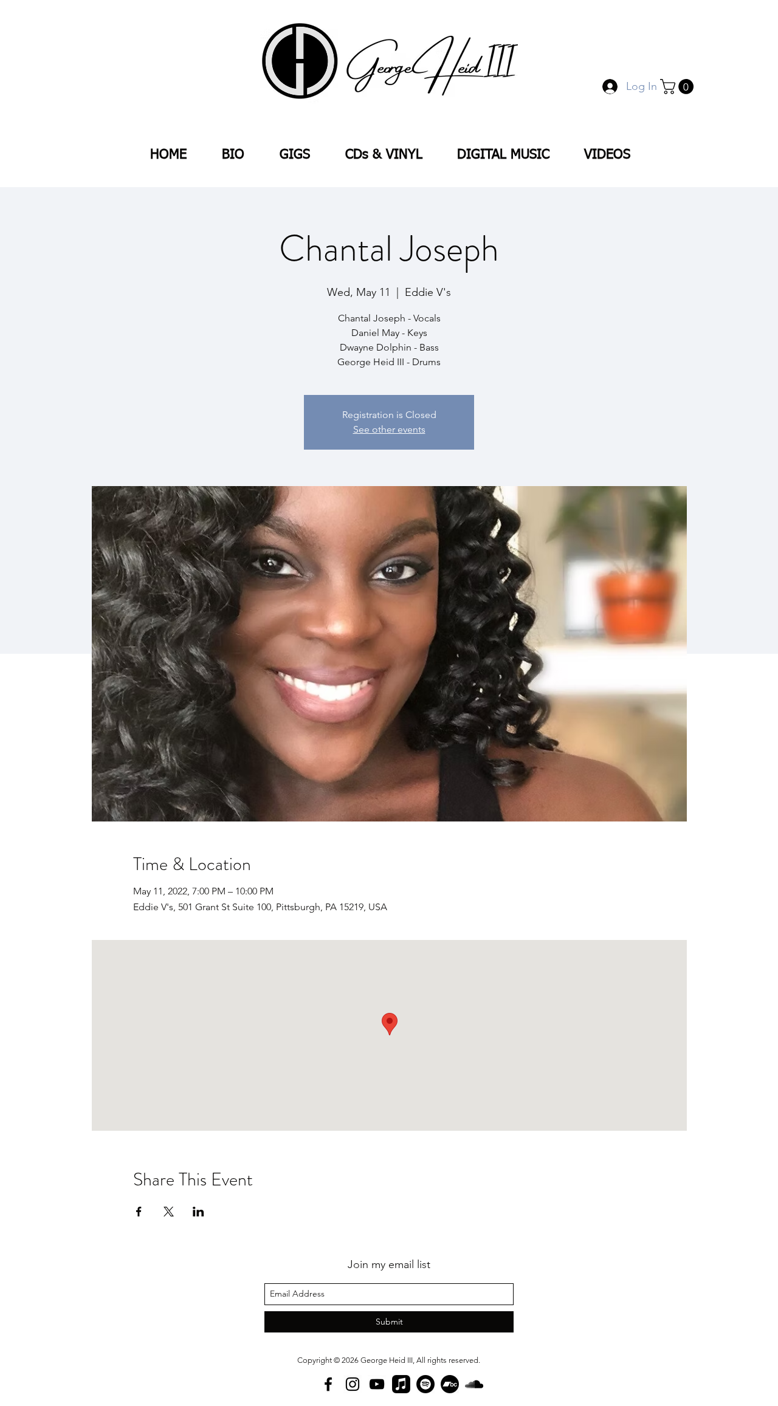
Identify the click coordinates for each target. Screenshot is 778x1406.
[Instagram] (352, 1384)
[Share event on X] (168, 1211)
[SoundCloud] (474, 1384)
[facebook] (328, 1384)
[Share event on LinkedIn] (198, 1211)
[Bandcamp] (450, 1384)
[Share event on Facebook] (139, 1211)
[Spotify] (425, 1384)
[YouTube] (377, 1384)
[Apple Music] (401, 1384)
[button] (678, 86)
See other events (389, 429)
